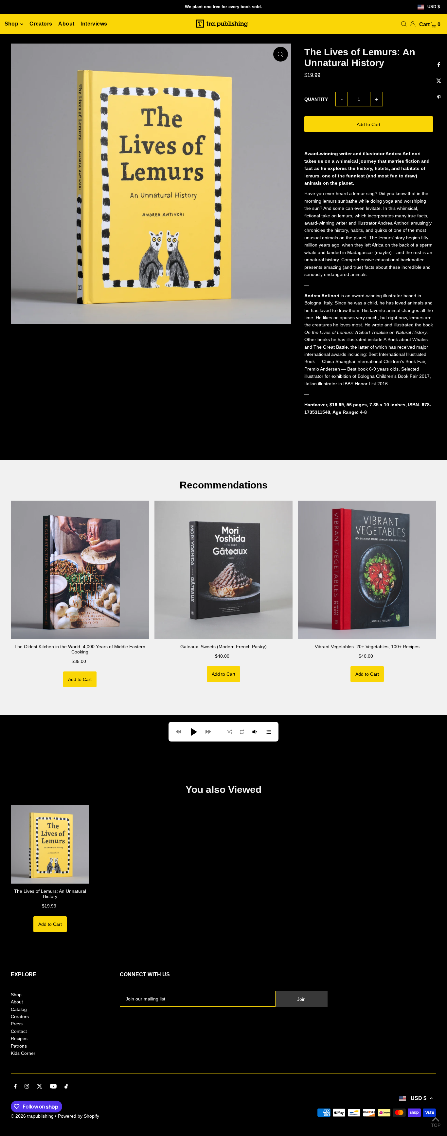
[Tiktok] (66, 1086)
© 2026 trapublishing (32, 1116)
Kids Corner (23, 1053)
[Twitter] (39, 1086)
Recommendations (224, 485)
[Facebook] (15, 1086)
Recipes (19, 1038)
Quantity (316, 99)
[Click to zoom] (280, 54)
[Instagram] (27, 1086)
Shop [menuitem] (12, 24)
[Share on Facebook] (439, 65)
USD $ (433, 7)
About (17, 1001)
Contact (19, 1031)
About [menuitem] (66, 24)
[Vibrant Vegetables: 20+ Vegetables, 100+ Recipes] (367, 570)
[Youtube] (53, 1086)
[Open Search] (403, 24)
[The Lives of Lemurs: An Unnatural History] (50, 844)
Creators (20, 1016)
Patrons (19, 1046)
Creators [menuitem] (40, 24)
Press (17, 1023)
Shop (16, 994)
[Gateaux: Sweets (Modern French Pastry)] (223, 570)
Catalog (19, 1009)
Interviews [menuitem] (93, 24)
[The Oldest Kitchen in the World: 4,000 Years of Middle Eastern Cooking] (80, 570)
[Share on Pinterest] (439, 97)
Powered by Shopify (78, 1116)
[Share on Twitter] (439, 81)
